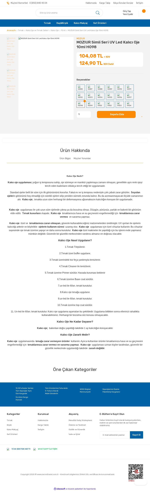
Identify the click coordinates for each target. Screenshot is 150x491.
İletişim (139, 3)
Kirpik (9, 425)
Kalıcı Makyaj (12, 429)
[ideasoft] (59, 488)
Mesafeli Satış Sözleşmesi (80, 420)
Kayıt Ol (136, 435)
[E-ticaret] (74, 488)
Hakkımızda (91, 3)
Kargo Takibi (43, 425)
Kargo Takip (104, 3)
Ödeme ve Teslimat (77, 425)
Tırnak (9, 420)
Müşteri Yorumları (82, 158)
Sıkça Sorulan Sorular (123, 3)
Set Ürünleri (12, 434)
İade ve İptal (74, 434)
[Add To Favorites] (142, 114)
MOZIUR (80, 38)
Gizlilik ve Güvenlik (77, 429)
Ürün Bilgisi (65, 158)
